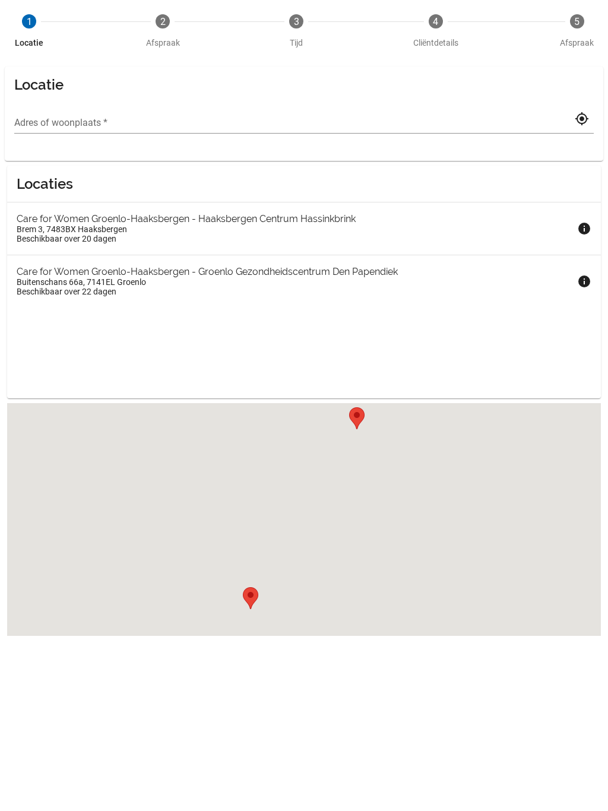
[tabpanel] (304, 353)
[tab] (29, 31)
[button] (356, 418)
